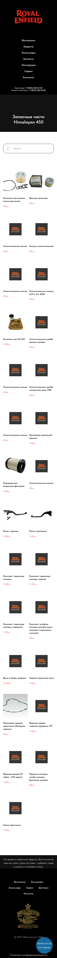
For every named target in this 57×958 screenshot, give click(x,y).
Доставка (43, 887)
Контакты (28, 77)
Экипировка (29, 64)
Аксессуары (15, 887)
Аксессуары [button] (28, 52)
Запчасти (28, 58)
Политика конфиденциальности (28, 955)
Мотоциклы (19, 882)
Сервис (28, 71)
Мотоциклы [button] (28, 40)
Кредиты (29, 46)
